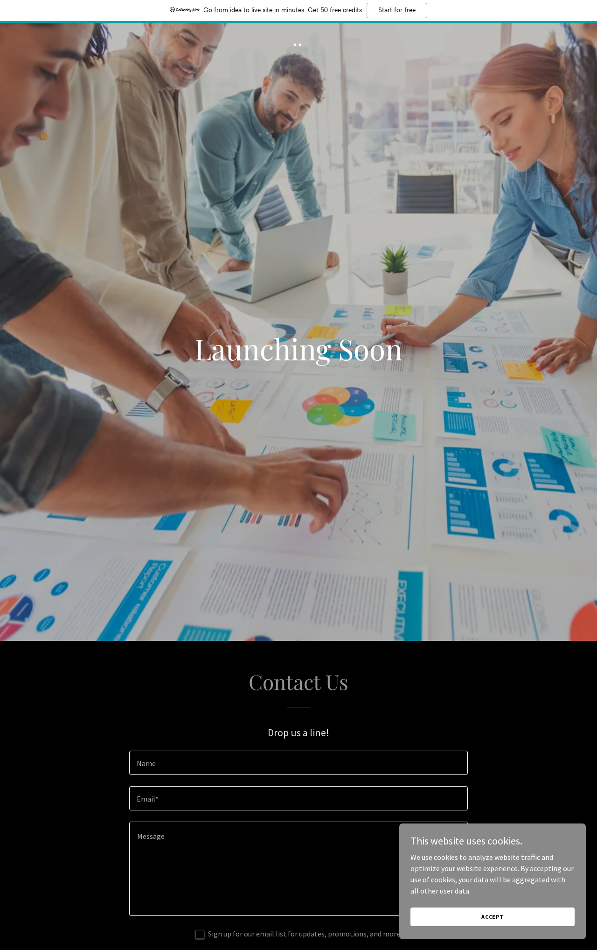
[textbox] (298, 763)
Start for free (397, 10)
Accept (492, 916)
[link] (298, 43)
